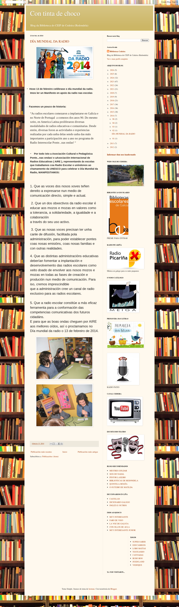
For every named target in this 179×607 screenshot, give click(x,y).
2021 (112, 89)
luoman (92, 588)
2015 (112, 112)
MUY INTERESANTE (118, 517)
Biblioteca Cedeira (117, 51)
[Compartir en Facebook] (59, 443)
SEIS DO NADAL (116, 474)
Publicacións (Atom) (50, 456)
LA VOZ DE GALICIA (119, 523)
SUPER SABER (139, 541)
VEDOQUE (137, 565)
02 (113, 130)
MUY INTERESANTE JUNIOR (122, 530)
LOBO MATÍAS (139, 548)
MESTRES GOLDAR (118, 470)
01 (113, 138)
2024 (112, 77)
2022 (112, 85)
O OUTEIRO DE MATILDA (121, 487)
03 (113, 126)
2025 (112, 73)
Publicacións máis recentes (41, 451)
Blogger (113, 588)
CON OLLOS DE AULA (119, 527)
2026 (112, 70)
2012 (112, 147)
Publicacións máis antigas (88, 451)
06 (113, 119)
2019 (112, 96)
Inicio (65, 451)
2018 (112, 100)
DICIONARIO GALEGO (119, 502)
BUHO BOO (138, 558)
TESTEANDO (138, 551)
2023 (112, 81)
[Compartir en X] (56, 443)
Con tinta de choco (55, 13)
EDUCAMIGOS (139, 545)
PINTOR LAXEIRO (117, 477)
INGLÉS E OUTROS (118, 505)
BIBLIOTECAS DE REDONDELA (123, 480)
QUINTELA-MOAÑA (118, 484)
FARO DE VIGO (116, 520)
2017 (112, 104)
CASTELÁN (114, 498)
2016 (112, 108)
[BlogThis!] (53, 443)
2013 (112, 143)
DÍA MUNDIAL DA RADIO (49, 41)
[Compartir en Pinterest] (61, 443)
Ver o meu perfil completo (117, 59)
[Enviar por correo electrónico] (51, 443)
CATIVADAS (138, 555)
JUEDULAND (138, 561)
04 (113, 123)
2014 (112, 115)
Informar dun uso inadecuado (121, 154)
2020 (112, 93)
